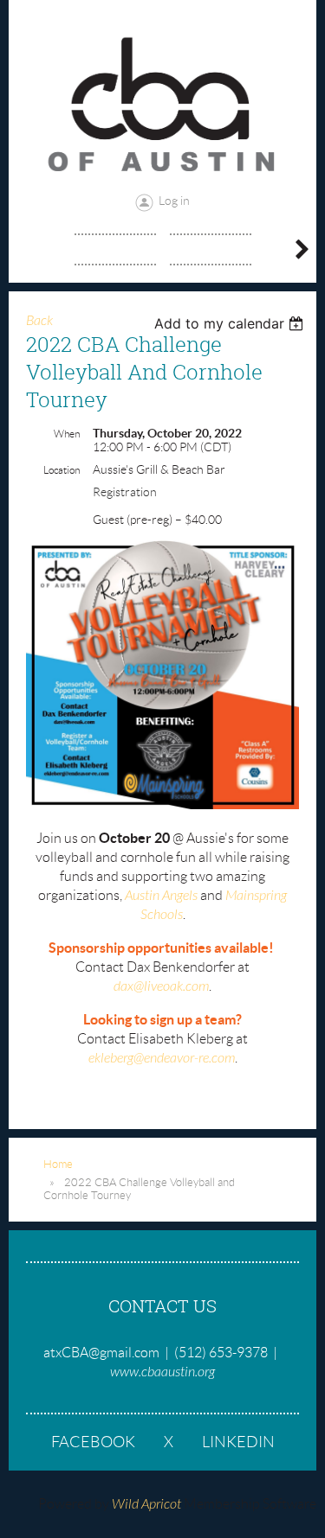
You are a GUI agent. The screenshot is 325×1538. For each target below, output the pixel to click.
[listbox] (231, 323)
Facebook (93, 1442)
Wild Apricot (146, 1504)
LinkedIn (238, 1442)
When (67, 433)
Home (58, 1164)
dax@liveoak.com (161, 986)
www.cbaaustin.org (162, 1372)
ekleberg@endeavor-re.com (161, 1058)
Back (39, 321)
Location (61, 469)
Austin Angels (161, 895)
